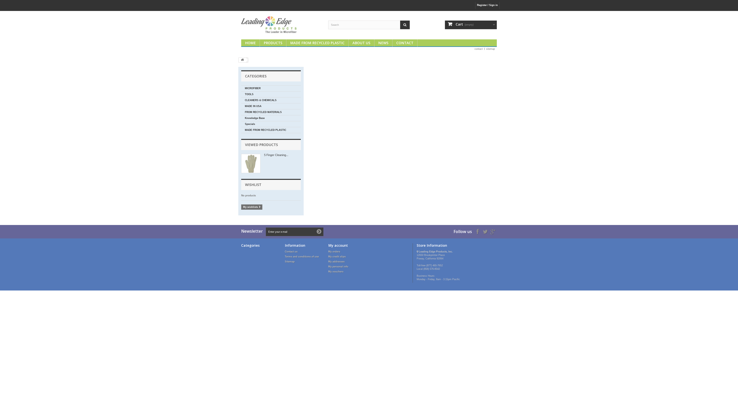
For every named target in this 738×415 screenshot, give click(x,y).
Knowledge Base (255, 118)
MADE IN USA (253, 106)
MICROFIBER (253, 88)
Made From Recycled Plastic (317, 43)
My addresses (336, 261)
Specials (250, 124)
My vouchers (335, 271)
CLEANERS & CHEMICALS (261, 100)
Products (273, 43)
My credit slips (337, 256)
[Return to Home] (242, 60)
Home (250, 43)
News (383, 43)
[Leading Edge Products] (281, 24)
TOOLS (249, 94)
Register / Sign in (487, 5)
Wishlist (253, 184)
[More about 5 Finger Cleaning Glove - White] (250, 163)
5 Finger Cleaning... (276, 155)
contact (479, 48)
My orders (334, 251)
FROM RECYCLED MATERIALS (263, 112)
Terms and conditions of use (302, 256)
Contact (404, 43)
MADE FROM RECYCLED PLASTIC (265, 130)
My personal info (338, 266)
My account (338, 245)
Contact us (291, 251)
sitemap (490, 48)
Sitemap (290, 261)
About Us (361, 43)
